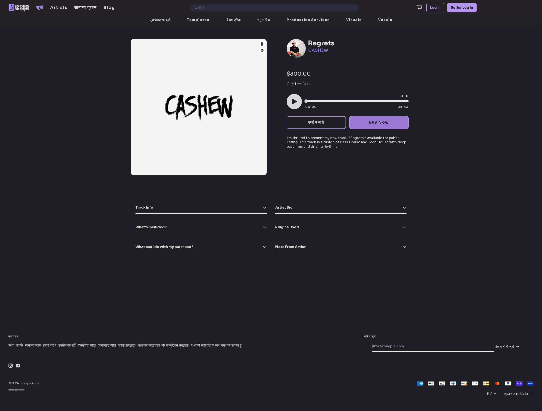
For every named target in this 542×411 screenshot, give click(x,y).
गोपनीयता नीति (87, 345)
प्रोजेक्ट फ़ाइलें (160, 20)
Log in (435, 7)
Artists (59, 7)
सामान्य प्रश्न (85, 7)
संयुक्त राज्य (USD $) (515, 394)
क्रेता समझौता (127, 345)
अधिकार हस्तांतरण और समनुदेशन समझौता (163, 345)
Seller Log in (462, 7)
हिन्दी (490, 394)
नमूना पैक (264, 20)
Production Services (308, 20)
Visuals (354, 20)
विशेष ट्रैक (233, 20)
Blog (109, 7)
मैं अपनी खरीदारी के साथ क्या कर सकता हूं (216, 345)
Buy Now (379, 122)
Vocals (385, 20)
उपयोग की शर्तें (67, 345)
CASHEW (318, 50)
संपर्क (19, 345)
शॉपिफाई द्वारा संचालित (16, 390)
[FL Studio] (262, 50)
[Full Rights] (262, 44)
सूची (39, 7)
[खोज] (195, 7)
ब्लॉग (11, 345)
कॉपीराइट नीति (107, 345)
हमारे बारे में (49, 345)
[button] (419, 7)
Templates (198, 20)
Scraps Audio (30, 383)
